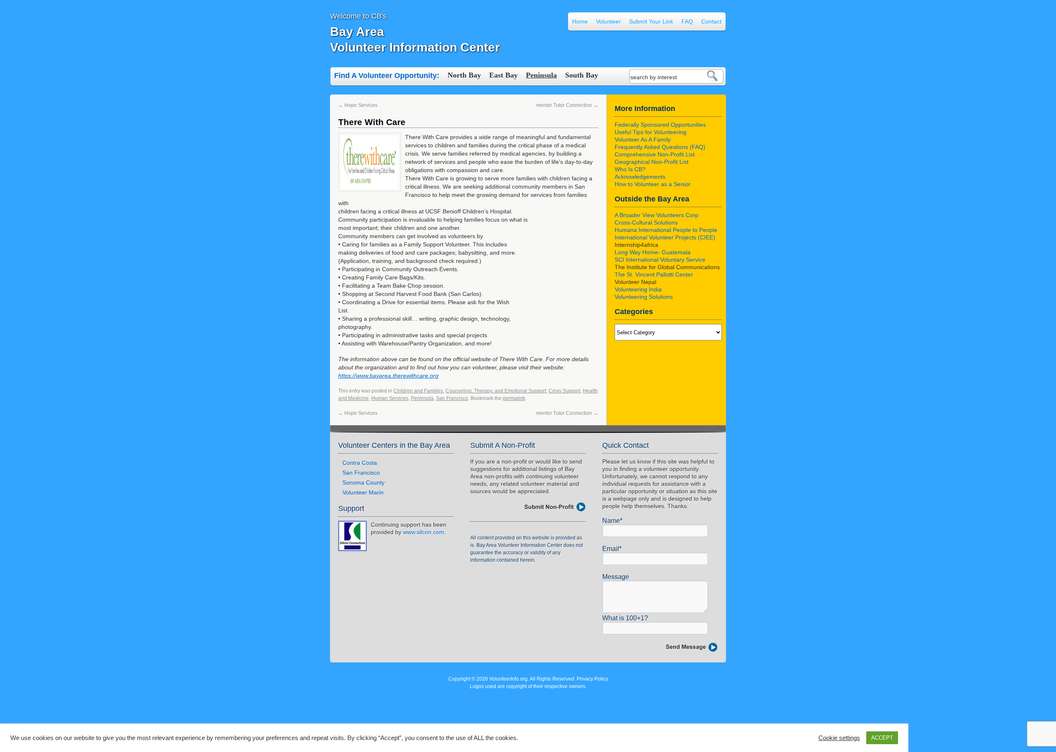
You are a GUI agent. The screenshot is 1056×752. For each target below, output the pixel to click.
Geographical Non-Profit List (651, 161)
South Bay (581, 75)
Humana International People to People (666, 230)
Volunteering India (638, 289)
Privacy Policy (592, 679)
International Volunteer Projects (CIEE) (665, 237)
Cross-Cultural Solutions (646, 222)
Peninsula (541, 75)
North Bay (464, 75)
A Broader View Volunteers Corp (656, 215)
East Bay (503, 75)
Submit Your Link (651, 21)
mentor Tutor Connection (567, 105)
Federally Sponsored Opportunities (660, 124)
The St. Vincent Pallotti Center (654, 274)
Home (580, 21)
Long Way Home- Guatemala (653, 252)
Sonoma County (363, 482)
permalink (514, 398)
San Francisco (452, 398)
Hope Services (357, 105)
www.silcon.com (423, 532)
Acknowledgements (640, 176)
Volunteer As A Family (643, 139)
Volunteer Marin (363, 492)
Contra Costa (359, 462)
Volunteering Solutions (644, 296)
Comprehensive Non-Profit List (655, 154)
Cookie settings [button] (839, 738)
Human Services (389, 398)
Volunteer (608, 21)
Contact (711, 21)
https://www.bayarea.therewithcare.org (388, 375)
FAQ (687, 21)
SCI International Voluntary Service (660, 259)
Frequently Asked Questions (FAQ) (660, 147)
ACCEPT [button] (882, 738)
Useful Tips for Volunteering (650, 132)
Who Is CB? (630, 169)
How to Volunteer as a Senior (653, 184)
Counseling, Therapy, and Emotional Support (496, 391)
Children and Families (418, 391)
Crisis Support (564, 391)
